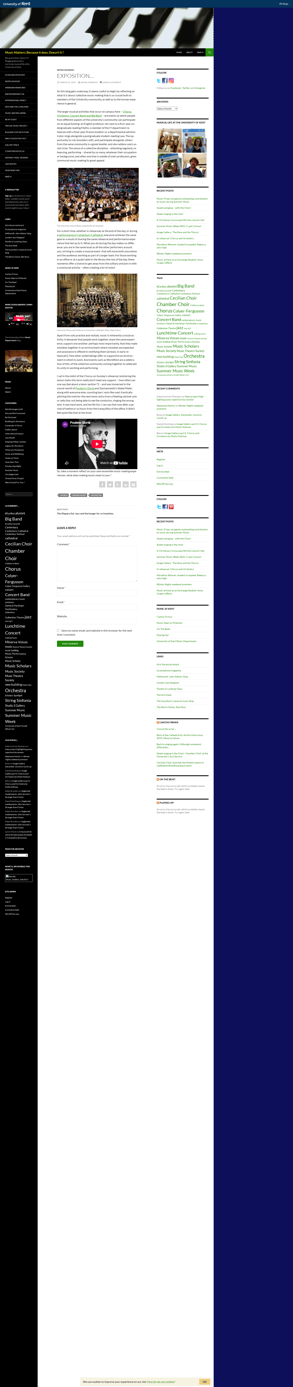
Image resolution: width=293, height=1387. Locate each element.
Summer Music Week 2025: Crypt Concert (179, 226)
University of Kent (165, 375)
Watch (200, 52)
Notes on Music (65, 70)
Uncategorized (11, 474)
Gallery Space (12, 145)
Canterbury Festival (190, 293)
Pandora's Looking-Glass (169, 688)
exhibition (161, 323)
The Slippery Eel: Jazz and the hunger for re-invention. (85, 511)
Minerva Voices (168, 338)
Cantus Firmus (164, 616)
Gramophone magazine (169, 670)
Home (179, 52)
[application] (19, 320)
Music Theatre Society (190, 351)
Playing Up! (163, 635)
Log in (160, 465)
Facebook (176, 87)
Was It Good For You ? (15, 138)
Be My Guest (11, 119)
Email (61, 602)
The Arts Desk (164, 694)
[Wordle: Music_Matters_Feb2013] (19, 878)
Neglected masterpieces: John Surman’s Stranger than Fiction (18, 794)
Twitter (186, 87)
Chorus (63, 495)
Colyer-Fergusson (188, 310)
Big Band (185, 286)
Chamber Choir (173, 304)
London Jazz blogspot (168, 682)
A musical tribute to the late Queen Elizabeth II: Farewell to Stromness (18, 834)
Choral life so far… (166, 728)
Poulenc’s (84, 388)
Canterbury (178, 290)
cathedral (163, 298)
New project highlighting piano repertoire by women (180, 398)
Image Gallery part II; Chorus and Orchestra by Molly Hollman (182, 425)
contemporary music (191, 320)
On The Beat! (163, 628)
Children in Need (197, 305)
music (183, 338)
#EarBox (162, 286)
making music (79, 495)
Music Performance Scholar (185, 341)
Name (61, 587)
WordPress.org (165, 483)
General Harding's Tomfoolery (182, 323)
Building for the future (17, 132)
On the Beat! (167, 779)
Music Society (166, 351)
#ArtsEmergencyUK (14, 94)
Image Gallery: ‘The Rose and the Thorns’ (178, 232)
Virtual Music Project (16, 126)
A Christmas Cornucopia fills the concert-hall (180, 220)
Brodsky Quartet (164, 290)
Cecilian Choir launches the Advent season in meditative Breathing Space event (180, 764)
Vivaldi (176, 375)
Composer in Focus (14, 151)
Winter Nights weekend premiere (174, 253)
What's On (184, 375)
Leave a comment (112, 82)
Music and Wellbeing (15, 113)
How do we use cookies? (161, 1381)
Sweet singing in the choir (170, 213)
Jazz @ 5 (187, 328)
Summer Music (187, 366)
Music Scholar (164, 346)
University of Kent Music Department (176, 641)
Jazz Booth (10, 164)
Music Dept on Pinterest (169, 622)
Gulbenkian (203, 323)
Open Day (178, 357)
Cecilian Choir (183, 298)
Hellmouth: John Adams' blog (172, 676)
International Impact (15, 100)
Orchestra (96, 495)
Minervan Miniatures (15, 87)
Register (161, 459)
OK (205, 1381)
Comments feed (165, 477)
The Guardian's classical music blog (175, 701)
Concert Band (169, 319)
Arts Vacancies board (168, 664)
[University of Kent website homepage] (17, 4)
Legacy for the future (14, 446)
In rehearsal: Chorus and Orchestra (175, 238)
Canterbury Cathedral (168, 293)
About (189, 52)
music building (163, 341)
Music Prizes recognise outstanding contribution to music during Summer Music (182, 200)
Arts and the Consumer (16, 107)
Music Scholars (186, 345)
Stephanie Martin (166, 405)
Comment (63, 544)
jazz (180, 327)
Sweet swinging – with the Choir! (174, 207)
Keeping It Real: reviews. (16, 157)
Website (62, 616)
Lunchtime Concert (175, 333)
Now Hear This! (12, 170)
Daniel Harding (88, 82)
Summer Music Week (176, 370)
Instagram (200, 87)
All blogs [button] (283, 3)
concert (186, 315)
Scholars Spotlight (165, 362)
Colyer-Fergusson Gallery (169, 315)
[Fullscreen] (30, 324)
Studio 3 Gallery (167, 366)
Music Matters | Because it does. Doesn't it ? (34, 52)
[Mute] (27, 324)
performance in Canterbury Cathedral (81, 235)
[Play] (9, 324)
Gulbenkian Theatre (166, 328)
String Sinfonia (187, 361)
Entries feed (163, 471)
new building (165, 356)
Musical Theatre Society (197, 338)
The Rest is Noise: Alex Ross (171, 707)
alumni (172, 286)
